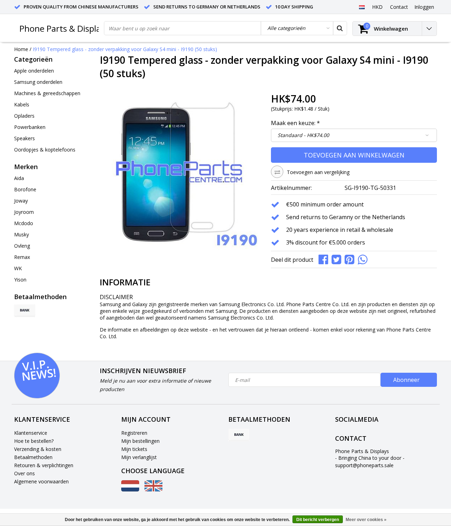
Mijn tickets (134, 449)
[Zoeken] (339, 28)
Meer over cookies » (366, 519)
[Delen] (325, 258)
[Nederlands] (361, 6)
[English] (153, 489)
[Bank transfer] (24, 310)
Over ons (24, 473)
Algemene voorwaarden (41, 481)
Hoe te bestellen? (34, 441)
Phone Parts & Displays (64, 28)
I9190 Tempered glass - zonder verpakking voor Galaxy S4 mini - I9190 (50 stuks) (125, 49)
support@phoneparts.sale (364, 465)
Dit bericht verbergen (317, 519)
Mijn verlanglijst (139, 457)
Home (21, 49)
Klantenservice (30, 432)
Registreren (134, 432)
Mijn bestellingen (140, 441)
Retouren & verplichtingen (43, 465)
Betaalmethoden (33, 457)
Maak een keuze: (295, 123)
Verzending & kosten (37, 449)
